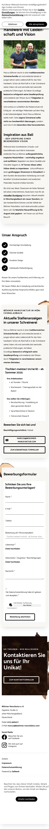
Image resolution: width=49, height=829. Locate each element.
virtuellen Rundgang (13, 195)
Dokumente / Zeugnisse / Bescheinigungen (23, 558)
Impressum (7, 763)
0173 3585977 (13, 722)
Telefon (8, 520)
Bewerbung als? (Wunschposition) (19, 532)
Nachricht (9, 571)
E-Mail (7, 508)
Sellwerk (15, 771)
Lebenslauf (9, 544)
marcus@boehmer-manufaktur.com (24, 725)
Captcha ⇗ (12, 608)
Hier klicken (27, 605)
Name (7, 496)
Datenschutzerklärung (12, 767)
